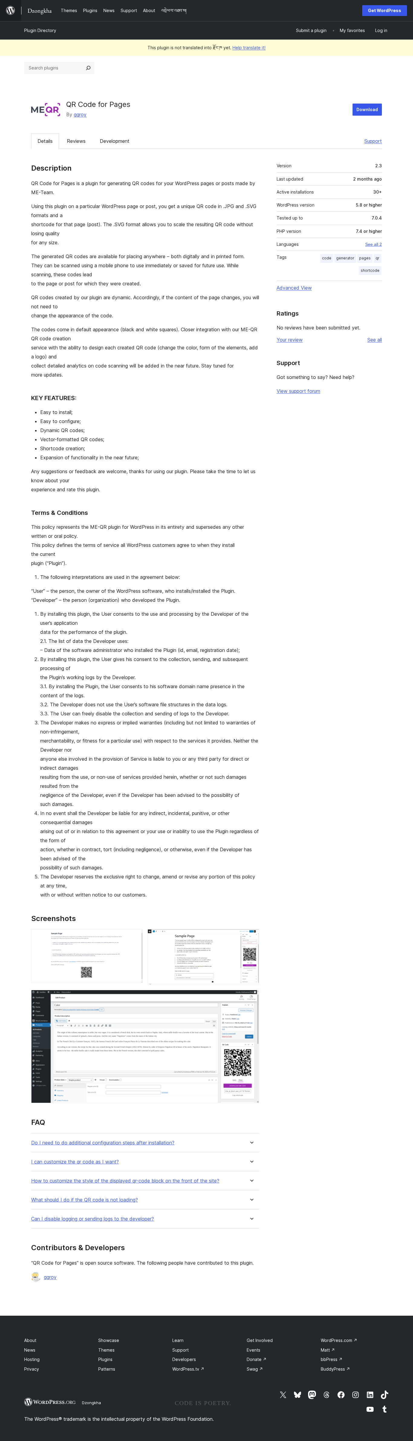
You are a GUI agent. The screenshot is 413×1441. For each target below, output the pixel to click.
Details (45, 141)
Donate (257, 1359)
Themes (106, 1350)
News (29, 1350)
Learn (178, 1340)
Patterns (106, 1369)
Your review (290, 340)
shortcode (370, 270)
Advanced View (294, 288)
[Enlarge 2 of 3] (251, 937)
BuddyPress (335, 1369)
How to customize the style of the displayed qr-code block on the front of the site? (125, 1181)
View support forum (298, 391)
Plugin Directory (40, 30)
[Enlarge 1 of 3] (135, 937)
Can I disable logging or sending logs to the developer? (92, 1219)
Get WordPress (384, 10)
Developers (184, 1359)
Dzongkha (91, 1402)
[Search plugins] (88, 68)
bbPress (332, 1359)
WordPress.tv (188, 1369)
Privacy (31, 1369)
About (30, 1340)
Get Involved (260, 1340)
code (326, 258)
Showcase (108, 1340)
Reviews (76, 141)
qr (377, 258)
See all (374, 340)
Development (114, 141)
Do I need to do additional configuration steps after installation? (102, 1143)
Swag (255, 1369)
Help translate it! (249, 47)
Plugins (105, 1359)
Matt (328, 1350)
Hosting (32, 1359)
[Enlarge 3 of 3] (251, 998)
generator (345, 258)
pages (365, 258)
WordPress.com (339, 1340)
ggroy (80, 114)
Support (373, 141)
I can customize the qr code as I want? (75, 1162)
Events (253, 1350)
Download (367, 109)
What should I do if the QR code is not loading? (84, 1200)
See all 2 (373, 244)
